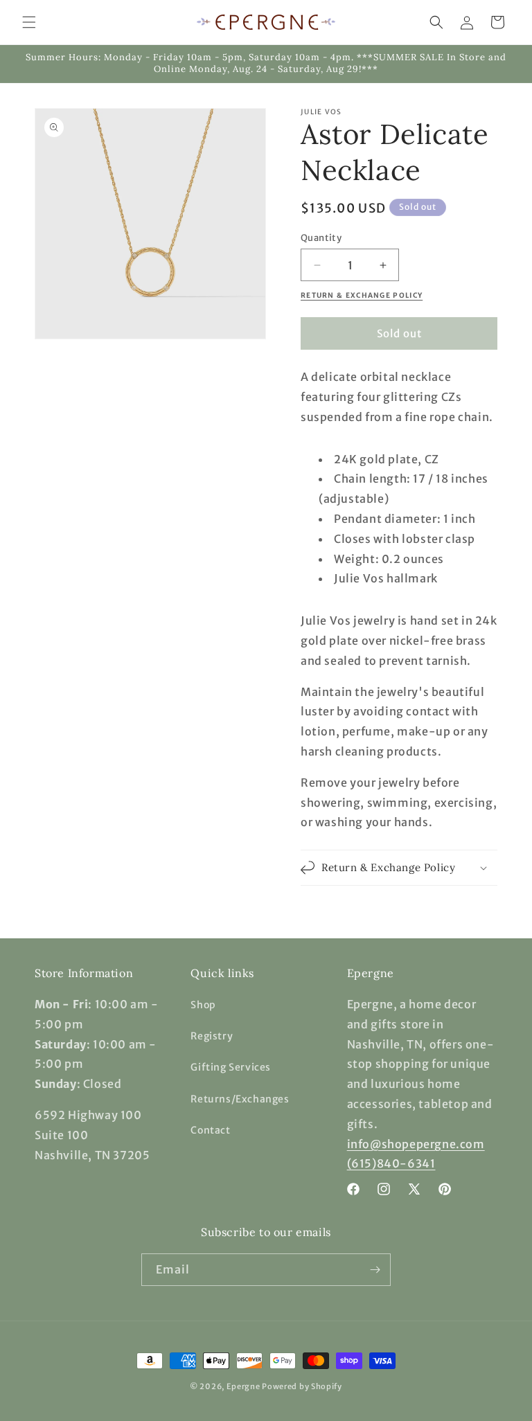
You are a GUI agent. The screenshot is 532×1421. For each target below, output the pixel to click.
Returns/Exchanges (239, 1099)
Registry (211, 1036)
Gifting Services (230, 1067)
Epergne (243, 1386)
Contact (210, 1130)
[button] (29, 22)
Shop (202, 1005)
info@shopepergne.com (416, 1144)
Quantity (321, 238)
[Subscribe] (375, 1269)
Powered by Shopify (302, 1386)
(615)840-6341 (391, 1163)
